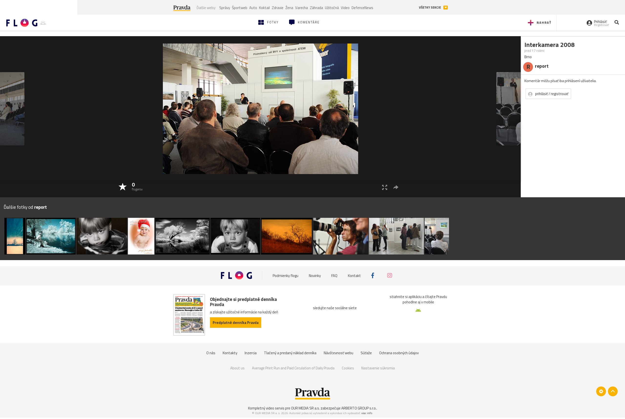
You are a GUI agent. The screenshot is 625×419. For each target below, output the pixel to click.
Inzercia (251, 352)
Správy (224, 8)
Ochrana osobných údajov (399, 352)
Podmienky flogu (285, 275)
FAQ (334, 275)
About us (237, 368)
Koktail (264, 8)
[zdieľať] (395, 187)
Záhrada (316, 8)
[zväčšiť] (384, 187)
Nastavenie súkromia (378, 368)
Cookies (348, 368)
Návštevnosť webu (338, 352)
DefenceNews (362, 8)
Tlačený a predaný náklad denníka (290, 352)
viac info (366, 413)
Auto (253, 8)
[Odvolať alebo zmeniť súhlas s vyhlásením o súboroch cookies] (601, 391)
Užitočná (332, 8)
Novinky (315, 275)
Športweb (239, 8)
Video (345, 8)
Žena (289, 8)
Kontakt (354, 275)
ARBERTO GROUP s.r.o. (358, 408)
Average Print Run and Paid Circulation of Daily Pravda (293, 368)
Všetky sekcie (430, 7)
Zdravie (277, 8)
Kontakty (230, 352)
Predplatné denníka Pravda (236, 322)
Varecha (301, 8)
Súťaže (366, 352)
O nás (210, 352)
